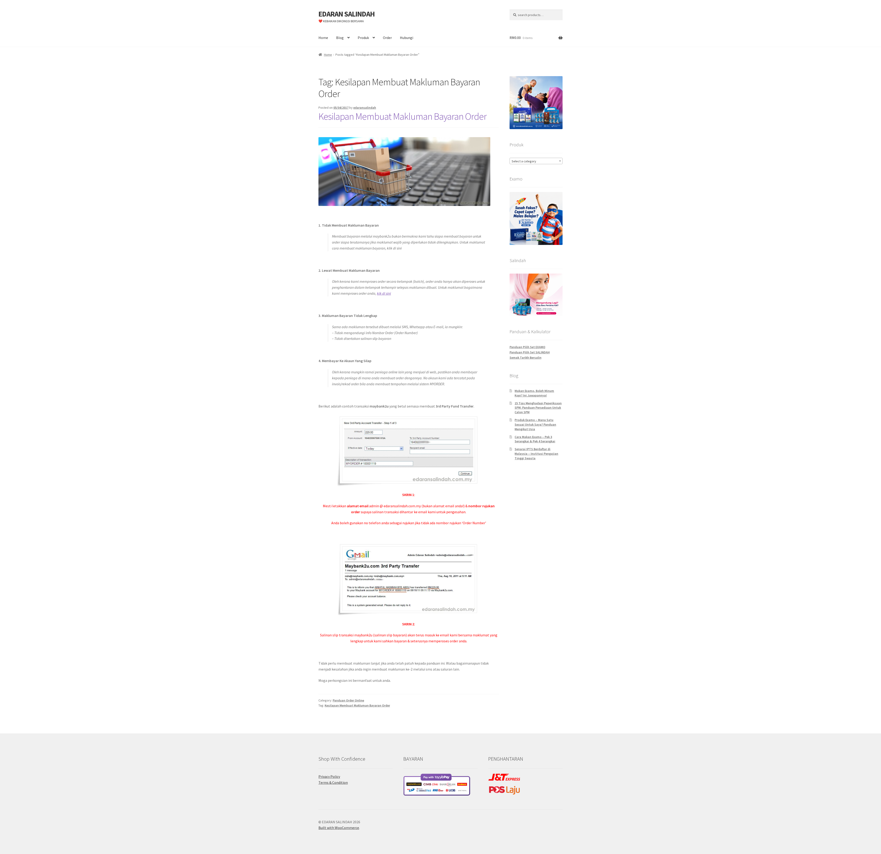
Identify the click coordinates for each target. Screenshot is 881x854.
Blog (340, 37)
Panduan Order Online (348, 700)
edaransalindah (364, 107)
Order (387, 37)
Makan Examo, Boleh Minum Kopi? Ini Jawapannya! (534, 393)
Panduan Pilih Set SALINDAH (530, 352)
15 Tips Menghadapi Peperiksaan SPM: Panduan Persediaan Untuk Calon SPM (538, 407)
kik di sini (384, 293)
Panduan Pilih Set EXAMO (527, 347)
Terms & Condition (333, 782)
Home (323, 37)
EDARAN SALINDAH (346, 14)
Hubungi (406, 37)
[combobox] (536, 161)
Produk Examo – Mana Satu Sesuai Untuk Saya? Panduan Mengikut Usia (535, 424)
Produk (363, 37)
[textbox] (536, 161)
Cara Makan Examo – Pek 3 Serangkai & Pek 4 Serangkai (535, 439)
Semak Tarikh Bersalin (525, 357)
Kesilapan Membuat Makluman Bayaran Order (402, 116)
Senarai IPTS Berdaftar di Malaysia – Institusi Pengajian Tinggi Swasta (536, 453)
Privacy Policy (329, 776)
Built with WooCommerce (338, 827)
